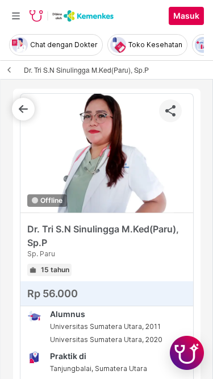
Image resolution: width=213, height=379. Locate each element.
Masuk (186, 15)
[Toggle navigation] (16, 16)
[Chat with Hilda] (187, 353)
